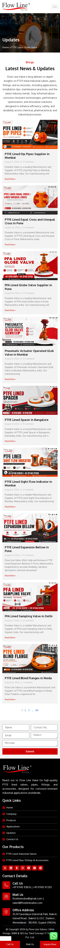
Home (5, 47)
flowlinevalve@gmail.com (27, 898)
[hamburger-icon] (54, 6)
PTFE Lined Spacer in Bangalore (26, 419)
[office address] (6, 912)
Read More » (10, 179)
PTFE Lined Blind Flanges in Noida (28, 678)
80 (37, 710)
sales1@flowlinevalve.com (27, 902)
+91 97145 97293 (42, 887)
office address (23, 910)
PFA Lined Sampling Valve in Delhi (28, 616)
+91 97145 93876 (21, 887)
